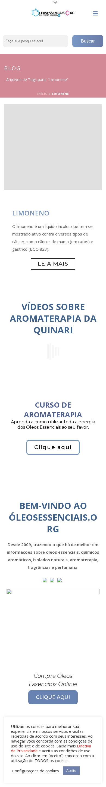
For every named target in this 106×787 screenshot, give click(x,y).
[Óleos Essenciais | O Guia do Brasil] (53, 12)
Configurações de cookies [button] (35, 770)
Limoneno (30, 212)
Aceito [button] (71, 770)
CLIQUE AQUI (53, 697)
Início (42, 94)
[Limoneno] (53, 146)
